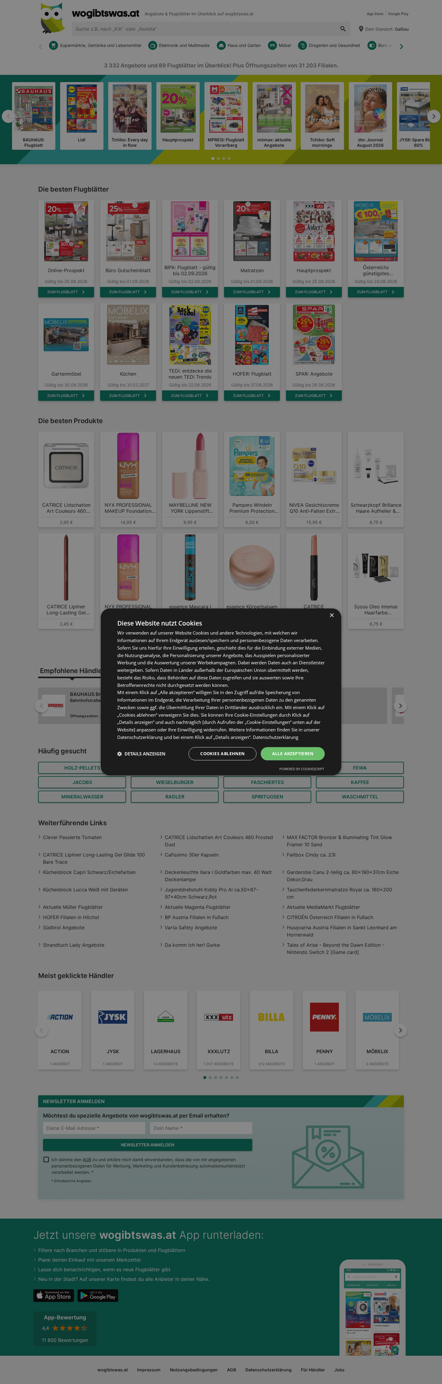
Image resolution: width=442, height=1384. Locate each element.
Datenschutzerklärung (275, 737)
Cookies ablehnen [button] (222, 753)
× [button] (331, 615)
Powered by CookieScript (301, 769)
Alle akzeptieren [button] (292, 753)
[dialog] (221, 691)
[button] (141, 753)
